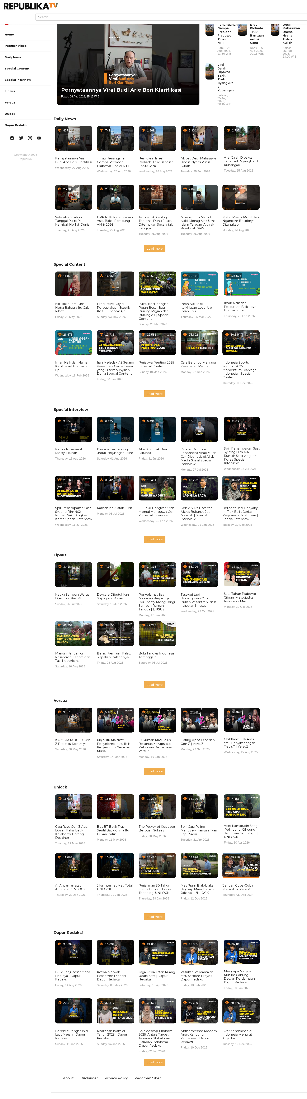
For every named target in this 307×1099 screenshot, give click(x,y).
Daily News (65, 119)
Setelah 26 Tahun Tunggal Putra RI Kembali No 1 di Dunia (72, 220)
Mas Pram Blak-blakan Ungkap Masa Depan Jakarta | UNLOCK (198, 889)
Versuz (60, 700)
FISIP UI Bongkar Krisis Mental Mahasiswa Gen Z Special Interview (156, 511)
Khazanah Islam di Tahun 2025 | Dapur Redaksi (112, 1034)
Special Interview (71, 409)
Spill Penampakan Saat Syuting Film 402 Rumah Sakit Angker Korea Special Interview (242, 456)
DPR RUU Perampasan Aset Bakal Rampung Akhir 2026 (115, 220)
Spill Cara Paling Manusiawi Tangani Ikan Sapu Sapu (199, 830)
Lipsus (60, 555)
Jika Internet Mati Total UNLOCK (115, 887)
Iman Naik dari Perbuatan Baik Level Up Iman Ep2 (240, 306)
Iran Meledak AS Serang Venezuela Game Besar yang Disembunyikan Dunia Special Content (115, 368)
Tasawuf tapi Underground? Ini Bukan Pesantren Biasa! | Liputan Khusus (199, 600)
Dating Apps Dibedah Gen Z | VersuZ (198, 742)
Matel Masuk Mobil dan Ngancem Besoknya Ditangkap (240, 220)
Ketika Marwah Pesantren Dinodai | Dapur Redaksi (112, 975)
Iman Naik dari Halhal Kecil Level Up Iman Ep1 (71, 366)
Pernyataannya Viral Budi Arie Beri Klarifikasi (121, 90)
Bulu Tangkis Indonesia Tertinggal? (156, 655)
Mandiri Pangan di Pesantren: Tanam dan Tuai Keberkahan (72, 657)
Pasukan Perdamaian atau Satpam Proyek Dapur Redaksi (197, 975)
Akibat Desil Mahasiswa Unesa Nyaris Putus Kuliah (291, 38)
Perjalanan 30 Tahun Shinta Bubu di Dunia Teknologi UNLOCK (155, 889)
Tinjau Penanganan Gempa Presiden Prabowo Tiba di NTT (227, 37)
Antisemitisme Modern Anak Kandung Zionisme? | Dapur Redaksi (199, 1036)
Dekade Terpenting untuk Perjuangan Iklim (115, 451)
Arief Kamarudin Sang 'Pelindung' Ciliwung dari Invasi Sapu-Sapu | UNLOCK (241, 831)
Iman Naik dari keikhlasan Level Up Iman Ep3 (196, 307)
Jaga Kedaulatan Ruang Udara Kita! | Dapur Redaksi (157, 975)
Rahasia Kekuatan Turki (114, 508)
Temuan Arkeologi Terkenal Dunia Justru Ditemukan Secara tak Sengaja (156, 222)
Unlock (60, 787)
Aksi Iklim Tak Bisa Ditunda (153, 451)
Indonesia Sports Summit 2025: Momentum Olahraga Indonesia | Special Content (239, 370)
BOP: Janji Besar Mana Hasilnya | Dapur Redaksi (72, 975)
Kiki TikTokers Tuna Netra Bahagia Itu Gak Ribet (72, 307)
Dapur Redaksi (68, 932)
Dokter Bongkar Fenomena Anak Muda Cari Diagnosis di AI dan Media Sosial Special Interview (199, 456)
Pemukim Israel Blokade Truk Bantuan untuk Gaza (257, 37)
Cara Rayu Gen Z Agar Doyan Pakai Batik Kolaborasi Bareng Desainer (72, 832)
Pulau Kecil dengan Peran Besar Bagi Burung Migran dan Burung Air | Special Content (154, 311)
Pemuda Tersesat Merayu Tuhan (68, 451)
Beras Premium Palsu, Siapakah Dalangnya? (114, 655)
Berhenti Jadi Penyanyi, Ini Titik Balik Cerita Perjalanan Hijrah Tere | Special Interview (240, 513)
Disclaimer (89, 1078)
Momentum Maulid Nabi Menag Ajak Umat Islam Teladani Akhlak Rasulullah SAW (199, 222)
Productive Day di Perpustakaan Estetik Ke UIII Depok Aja (113, 307)
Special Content (69, 264)
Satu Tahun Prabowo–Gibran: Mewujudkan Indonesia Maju (241, 597)
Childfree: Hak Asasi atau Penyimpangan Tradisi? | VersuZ (239, 742)
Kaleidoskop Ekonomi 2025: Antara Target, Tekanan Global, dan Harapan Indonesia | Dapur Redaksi (156, 1038)
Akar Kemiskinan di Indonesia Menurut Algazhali (237, 1034)
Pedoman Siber (147, 1078)
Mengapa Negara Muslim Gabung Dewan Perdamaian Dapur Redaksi (239, 976)
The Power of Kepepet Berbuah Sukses (157, 828)
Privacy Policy (116, 1078)
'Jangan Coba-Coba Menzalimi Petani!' (237, 887)
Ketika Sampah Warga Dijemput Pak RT (72, 596)
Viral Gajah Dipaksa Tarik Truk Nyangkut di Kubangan (225, 84)
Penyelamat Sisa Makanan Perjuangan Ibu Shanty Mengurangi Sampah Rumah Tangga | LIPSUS (157, 602)
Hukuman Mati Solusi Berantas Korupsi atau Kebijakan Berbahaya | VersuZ (156, 745)
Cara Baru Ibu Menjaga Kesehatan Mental (198, 364)
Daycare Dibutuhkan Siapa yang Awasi (113, 596)
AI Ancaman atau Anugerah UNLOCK (70, 887)
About (68, 1078)
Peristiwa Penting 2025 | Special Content (156, 364)
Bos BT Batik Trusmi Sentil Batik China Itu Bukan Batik (113, 830)
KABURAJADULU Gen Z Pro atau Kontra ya (72, 742)
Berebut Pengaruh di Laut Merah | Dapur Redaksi (71, 1034)
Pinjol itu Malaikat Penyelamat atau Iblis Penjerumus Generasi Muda (113, 745)
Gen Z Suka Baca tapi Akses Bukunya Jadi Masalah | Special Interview (197, 513)
